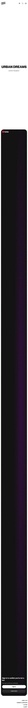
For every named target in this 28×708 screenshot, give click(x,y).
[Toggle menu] (26, 3)
